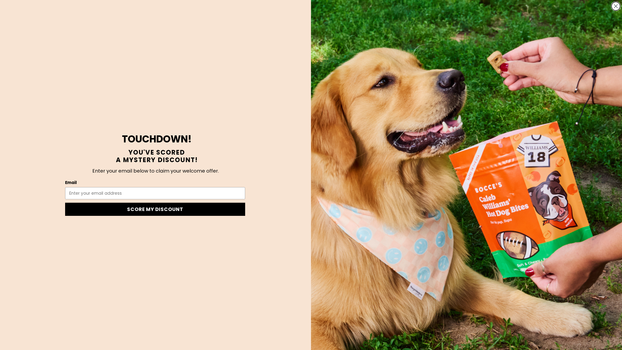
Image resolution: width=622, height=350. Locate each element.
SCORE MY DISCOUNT (155, 209)
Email (71, 182)
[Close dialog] (616, 6)
